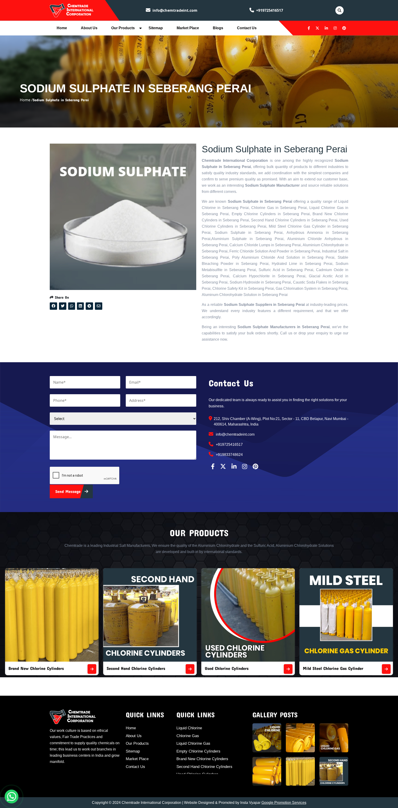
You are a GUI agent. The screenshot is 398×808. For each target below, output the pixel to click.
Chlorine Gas (187, 736)
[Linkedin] (326, 28)
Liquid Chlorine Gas (193, 743)
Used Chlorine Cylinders (128, 668)
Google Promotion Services (283, 803)
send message (68, 491)
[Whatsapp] (11, 796)
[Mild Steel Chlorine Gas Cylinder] (288, 669)
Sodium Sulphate (318, 668)
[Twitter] (317, 28)
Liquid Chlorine (189, 728)
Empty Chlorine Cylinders (198, 751)
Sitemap (156, 28)
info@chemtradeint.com (174, 10)
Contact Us (247, 28)
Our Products (123, 28)
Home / (26, 99)
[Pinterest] (344, 28)
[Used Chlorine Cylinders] (190, 669)
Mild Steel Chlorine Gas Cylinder (235, 668)
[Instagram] (335, 28)
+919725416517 (269, 10)
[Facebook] (309, 28)
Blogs (218, 28)
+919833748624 (229, 455)
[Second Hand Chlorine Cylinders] (92, 669)
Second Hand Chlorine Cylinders (38, 668)
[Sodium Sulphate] (386, 669)
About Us (89, 28)
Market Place (188, 28)
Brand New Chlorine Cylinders (202, 759)
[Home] (72, 9)
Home (62, 28)
